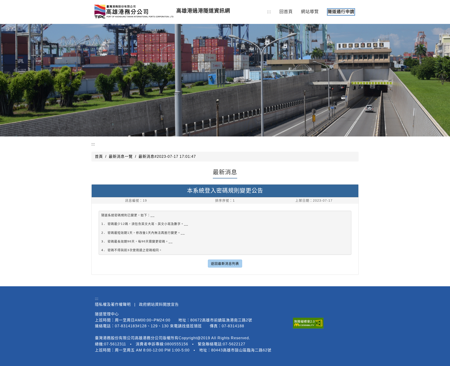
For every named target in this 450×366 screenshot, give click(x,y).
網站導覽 (310, 11)
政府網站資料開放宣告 (159, 304)
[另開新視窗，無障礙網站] (308, 323)
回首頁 (286, 11)
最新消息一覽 (121, 156)
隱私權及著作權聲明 (113, 304)
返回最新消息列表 (225, 263)
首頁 (99, 156)
